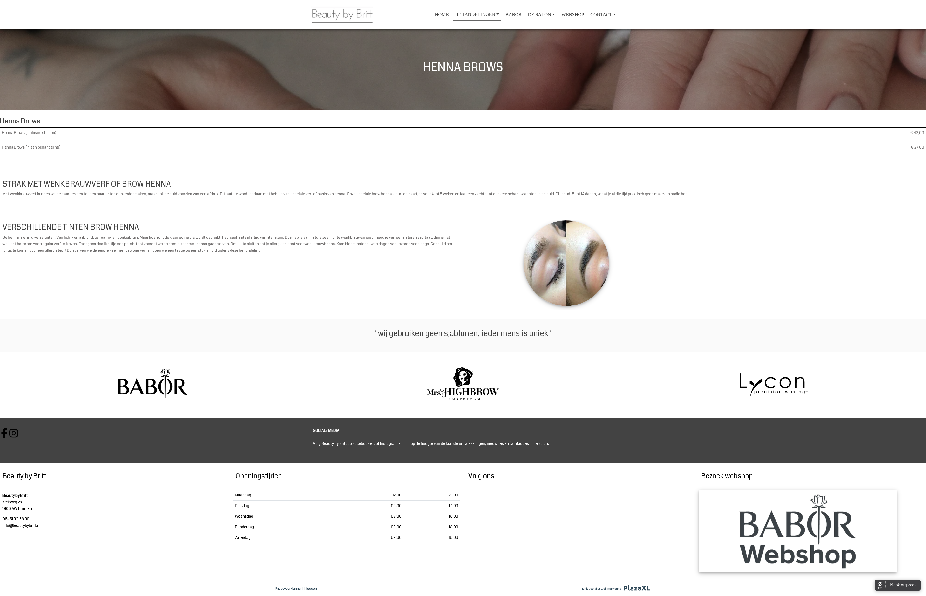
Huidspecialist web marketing (601, 589)
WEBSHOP (572, 14)
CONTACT (601, 14)
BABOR (513, 14)
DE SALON (539, 14)
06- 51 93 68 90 (15, 519)
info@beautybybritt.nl (21, 525)
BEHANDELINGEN (475, 14)
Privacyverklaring (288, 588)
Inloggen (310, 588)
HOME (442, 14)
